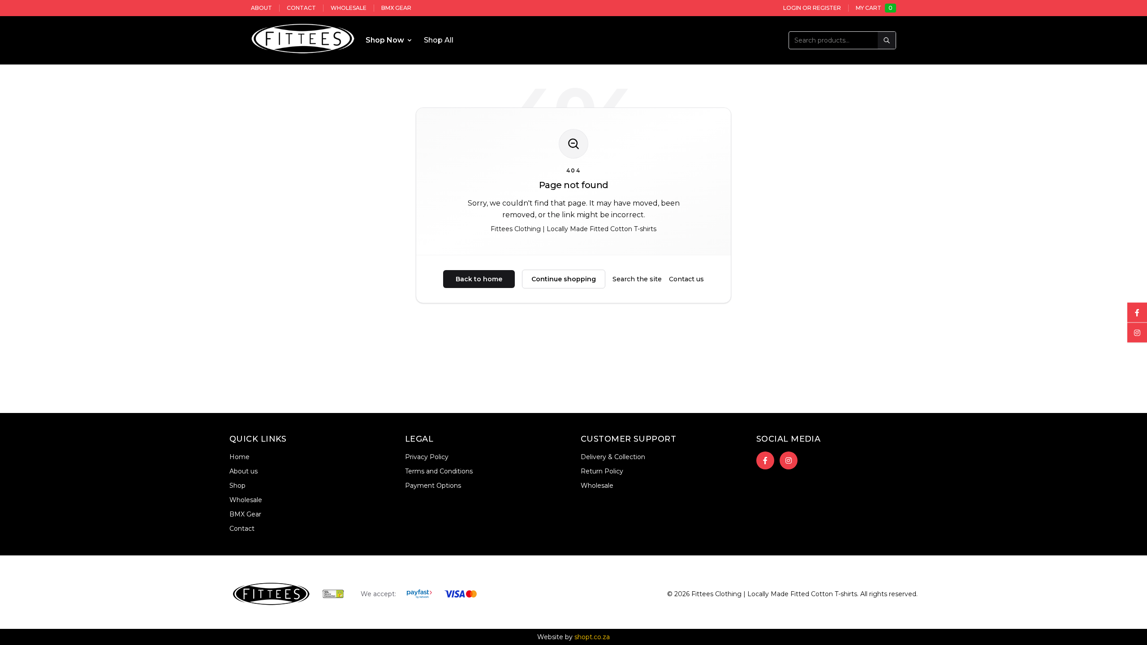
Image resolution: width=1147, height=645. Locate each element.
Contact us (686, 279)
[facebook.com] (1137, 312)
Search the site (637, 279)
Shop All (438, 40)
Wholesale (349, 7)
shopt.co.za (592, 637)
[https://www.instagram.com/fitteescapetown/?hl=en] (789, 460)
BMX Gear (396, 7)
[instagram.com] (1137, 333)
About (261, 7)
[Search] (887, 40)
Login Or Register (812, 7)
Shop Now (385, 40)
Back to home (479, 279)
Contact (301, 7)
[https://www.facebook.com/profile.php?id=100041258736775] (765, 460)
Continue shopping (563, 279)
